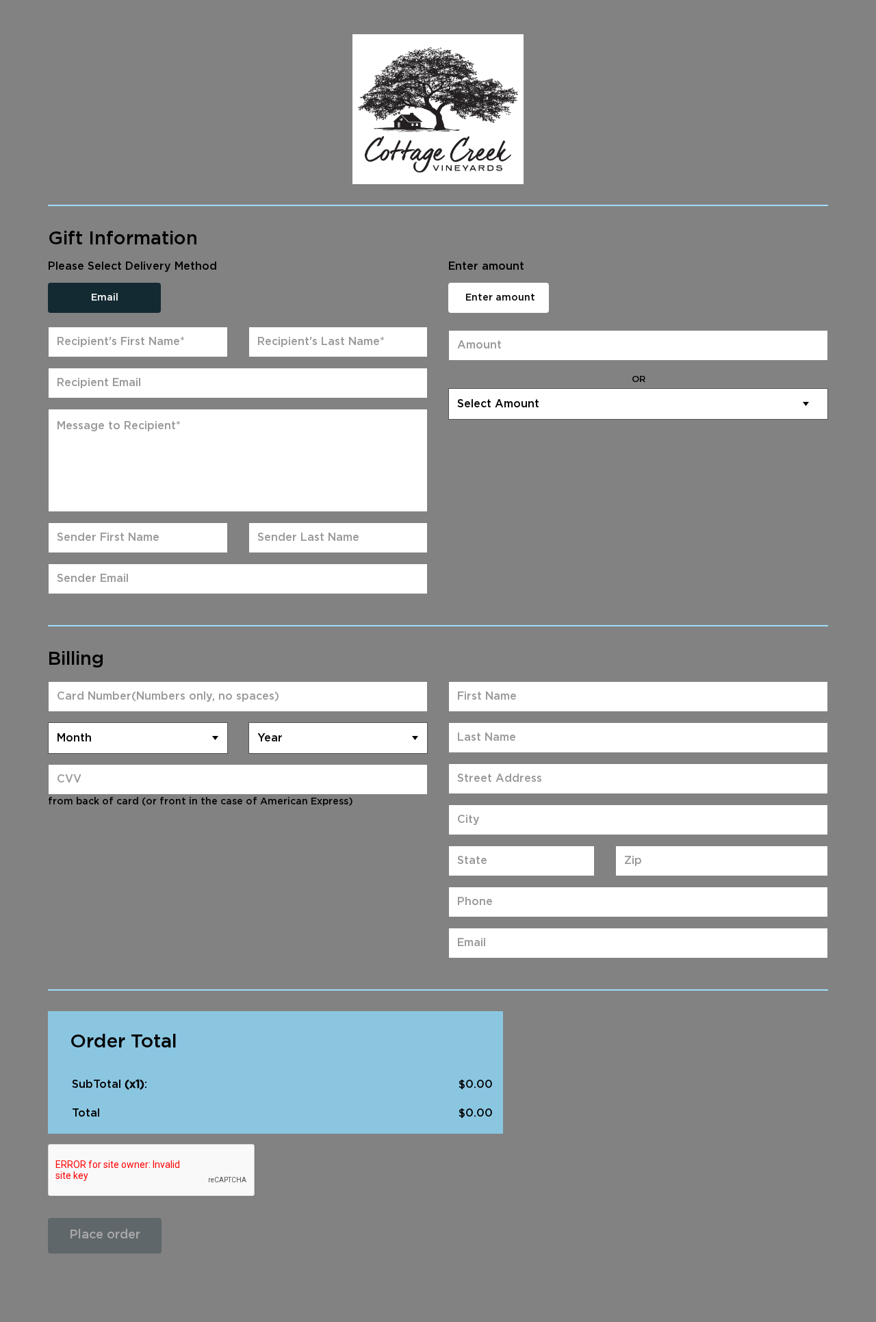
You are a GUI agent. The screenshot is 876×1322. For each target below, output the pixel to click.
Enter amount (500, 298)
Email (104, 298)
